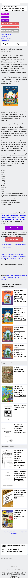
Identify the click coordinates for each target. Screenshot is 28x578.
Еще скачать (5, 17)
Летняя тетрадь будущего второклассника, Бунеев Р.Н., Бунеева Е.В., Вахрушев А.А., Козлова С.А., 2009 (20, 333)
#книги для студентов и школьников (16, 275)
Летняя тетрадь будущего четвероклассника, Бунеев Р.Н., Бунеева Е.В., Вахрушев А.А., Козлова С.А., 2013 (20, 296)
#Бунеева (10, 277)
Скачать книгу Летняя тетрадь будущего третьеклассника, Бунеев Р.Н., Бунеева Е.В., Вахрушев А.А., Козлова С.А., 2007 (13, 217)
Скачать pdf (14, 228)
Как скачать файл (7, 244)
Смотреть (5, 20)
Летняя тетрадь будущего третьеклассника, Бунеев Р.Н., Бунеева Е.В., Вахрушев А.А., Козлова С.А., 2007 (20, 314)
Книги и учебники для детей (10, 549)
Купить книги (14, 239)
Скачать (4, 13)
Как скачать (4, 36)
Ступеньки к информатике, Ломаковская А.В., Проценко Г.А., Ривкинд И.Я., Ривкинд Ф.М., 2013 (20, 391)
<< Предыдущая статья (8, 531)
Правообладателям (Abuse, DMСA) (6, 39)
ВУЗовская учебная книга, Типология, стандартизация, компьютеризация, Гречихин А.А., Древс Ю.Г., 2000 (20, 476)
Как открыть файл (6, 34)
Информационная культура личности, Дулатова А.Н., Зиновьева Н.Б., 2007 (20, 494)
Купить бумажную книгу (9, 23)
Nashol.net (6, 572)
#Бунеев (3, 277)
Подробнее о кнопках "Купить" (12, 44)
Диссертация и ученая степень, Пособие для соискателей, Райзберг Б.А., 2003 (20, 428)
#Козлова (3, 279)
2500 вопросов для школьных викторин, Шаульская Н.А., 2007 (20, 514)
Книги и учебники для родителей (12, 551)
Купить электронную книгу (9, 27)
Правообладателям (7, 247)
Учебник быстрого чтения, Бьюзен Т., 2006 (20, 407)
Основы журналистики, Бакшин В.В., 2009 (19, 369)
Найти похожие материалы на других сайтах (9, 31)
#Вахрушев (18, 277)
